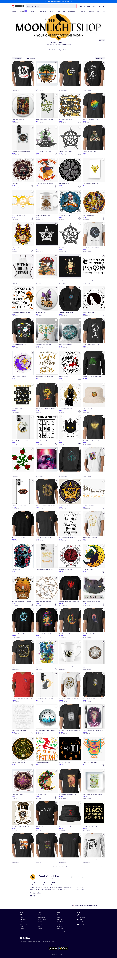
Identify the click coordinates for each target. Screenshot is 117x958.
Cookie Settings (61, 931)
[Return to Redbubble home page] (18, 6)
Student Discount (24, 924)
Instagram (82, 914)
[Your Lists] (100, 6)
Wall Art (51, 11)
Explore (14, 11)
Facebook (82, 917)
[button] (58, 1)
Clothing (23, 11)
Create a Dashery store (44, 931)
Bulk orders (23, 931)
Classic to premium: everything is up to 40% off (58, 1)
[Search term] (74, 6)
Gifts (104, 11)
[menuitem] (14, 11)
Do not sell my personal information (43, 941)
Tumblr (81, 922)
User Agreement (23, 941)
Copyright (60, 926)
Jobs (39, 926)
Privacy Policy (31, 941)
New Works (23, 919)
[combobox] (51, 6)
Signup (22, 928)
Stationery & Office (94, 11)
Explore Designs (63, 50)
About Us (40, 914)
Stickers (33, 11)
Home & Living (61, 11)
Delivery (59, 914)
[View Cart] (103, 6)
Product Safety (61, 924)
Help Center (60, 919)
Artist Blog (40, 928)
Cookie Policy (55, 941)
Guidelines (60, 921)
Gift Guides (23, 914)
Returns (59, 917)
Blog (21, 921)
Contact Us (60, 928)
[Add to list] (32, 63)
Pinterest (82, 924)
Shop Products (53, 50)
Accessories (82, 11)
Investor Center (42, 917)
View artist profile (66, 44)
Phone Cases (42, 11)
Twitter (81, 919)
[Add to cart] (79, 122)
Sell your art (41, 924)
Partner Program (42, 919)
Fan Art (22, 917)
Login (21, 926)
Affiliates (40, 921)
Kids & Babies (71, 11)
